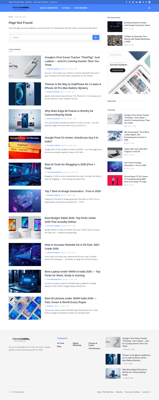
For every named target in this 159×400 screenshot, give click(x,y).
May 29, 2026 (66, 252)
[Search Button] (149, 8)
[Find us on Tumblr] (143, 2)
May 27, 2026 (68, 279)
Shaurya (50, 306)
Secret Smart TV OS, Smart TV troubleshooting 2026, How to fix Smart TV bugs (136, 179)
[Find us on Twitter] (130, 2)
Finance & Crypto (93, 344)
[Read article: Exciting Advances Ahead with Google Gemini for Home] (114, 26)
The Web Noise (19, 392)
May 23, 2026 (129, 45)
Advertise (29, 2)
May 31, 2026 (67, 226)
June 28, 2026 (67, 118)
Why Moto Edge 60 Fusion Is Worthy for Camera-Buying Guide (134, 372)
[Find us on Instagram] (146, 2)
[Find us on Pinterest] (133, 2)
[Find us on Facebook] (126, 2)
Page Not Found (20, 17)
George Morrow (53, 69)
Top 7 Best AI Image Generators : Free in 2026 (73, 191)
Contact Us (53, 2)
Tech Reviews (80, 8)
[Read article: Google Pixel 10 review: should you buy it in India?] (25, 147)
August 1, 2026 (67, 69)
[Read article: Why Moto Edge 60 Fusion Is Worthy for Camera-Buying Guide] (25, 120)
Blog (59, 346)
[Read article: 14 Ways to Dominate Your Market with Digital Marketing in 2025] (114, 40)
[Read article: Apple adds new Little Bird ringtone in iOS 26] (114, 153)
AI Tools (66, 8)
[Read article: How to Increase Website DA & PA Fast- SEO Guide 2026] (25, 254)
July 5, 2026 (66, 92)
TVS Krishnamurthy (54, 172)
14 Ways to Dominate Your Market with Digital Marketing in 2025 (137, 39)
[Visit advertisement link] (128, 72)
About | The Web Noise (16, 2)
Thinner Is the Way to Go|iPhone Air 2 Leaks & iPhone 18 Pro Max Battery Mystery (136, 357)
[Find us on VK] (136, 2)
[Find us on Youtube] (140, 2)
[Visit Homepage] (21, 8)
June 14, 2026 (67, 145)
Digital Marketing (49, 8)
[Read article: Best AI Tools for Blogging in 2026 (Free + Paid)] (25, 174)
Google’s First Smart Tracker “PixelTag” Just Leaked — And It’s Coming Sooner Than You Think (72, 61)
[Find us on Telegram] (149, 2)
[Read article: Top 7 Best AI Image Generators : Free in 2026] (25, 200)
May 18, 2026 (129, 143)
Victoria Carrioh (53, 145)
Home (11, 17)
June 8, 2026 (66, 195)
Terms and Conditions (41, 2)
